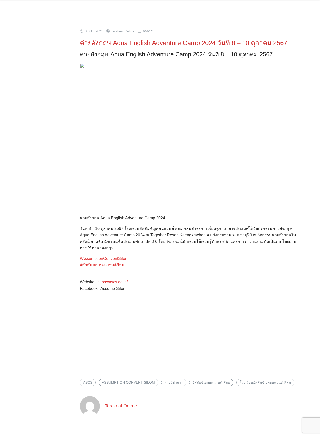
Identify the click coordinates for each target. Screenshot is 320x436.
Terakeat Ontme (122, 31)
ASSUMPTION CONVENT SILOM (128, 382)
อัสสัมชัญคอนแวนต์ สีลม (211, 382)
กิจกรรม (149, 31)
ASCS (87, 382)
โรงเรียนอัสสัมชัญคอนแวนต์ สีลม (265, 382)
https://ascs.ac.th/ (113, 282)
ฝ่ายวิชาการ (173, 382)
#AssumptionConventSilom (104, 258)
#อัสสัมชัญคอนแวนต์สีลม (102, 265)
